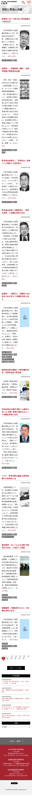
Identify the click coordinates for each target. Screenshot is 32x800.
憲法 (15, 150)
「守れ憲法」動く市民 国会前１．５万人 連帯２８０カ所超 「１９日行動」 (16, 681)
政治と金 (8, 357)
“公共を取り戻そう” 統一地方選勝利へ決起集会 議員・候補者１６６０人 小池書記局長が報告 (16, 707)
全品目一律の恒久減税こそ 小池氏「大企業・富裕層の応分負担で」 (16, 715)
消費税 (4, 285)
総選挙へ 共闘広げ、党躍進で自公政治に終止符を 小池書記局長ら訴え (16, 296)
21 (19, 658)
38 (3, 660)
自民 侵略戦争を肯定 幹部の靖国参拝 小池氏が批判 (16, 690)
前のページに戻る (16, 668)
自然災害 (11, 361)
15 (24, 656)
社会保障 (4, 361)
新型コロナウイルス (8, 359)
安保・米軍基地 (6, 352)
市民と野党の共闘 (7, 60)
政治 (15, 60)
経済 (3, 152)
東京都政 (4, 599)
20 (15, 658)
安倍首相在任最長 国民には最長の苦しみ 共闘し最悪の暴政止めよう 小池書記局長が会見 (15, 411)
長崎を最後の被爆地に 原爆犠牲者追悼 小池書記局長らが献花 (16, 698)
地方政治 (4, 595)
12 (12, 656)
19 (11, 658)
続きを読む (12, 56)
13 (16, 656)
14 (20, 656)
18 (7, 658)
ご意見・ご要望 (14, 741)
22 (23, 658)
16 (28, 656)
